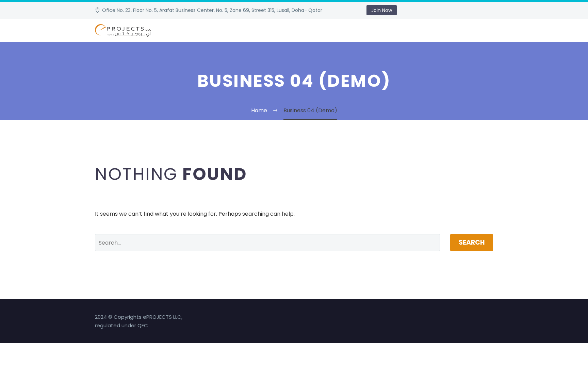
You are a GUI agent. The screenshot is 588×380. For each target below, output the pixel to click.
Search (472, 242)
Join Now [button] (381, 10)
